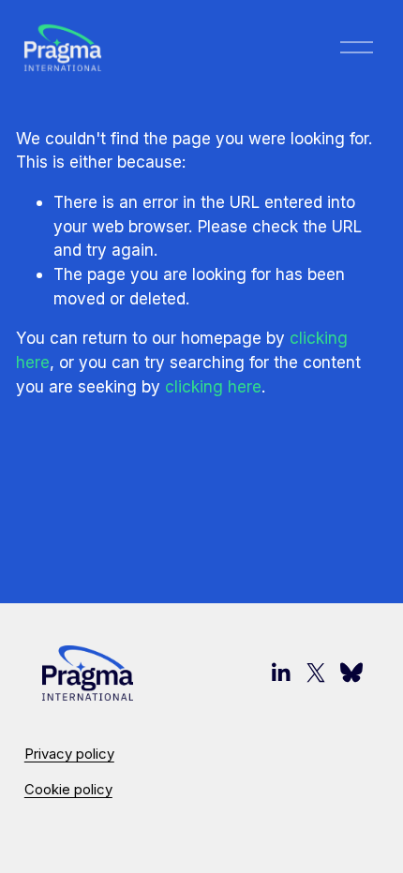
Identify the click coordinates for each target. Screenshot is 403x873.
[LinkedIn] (280, 672)
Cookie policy (68, 789)
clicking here (213, 386)
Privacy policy (69, 754)
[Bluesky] (351, 672)
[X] (316, 672)
